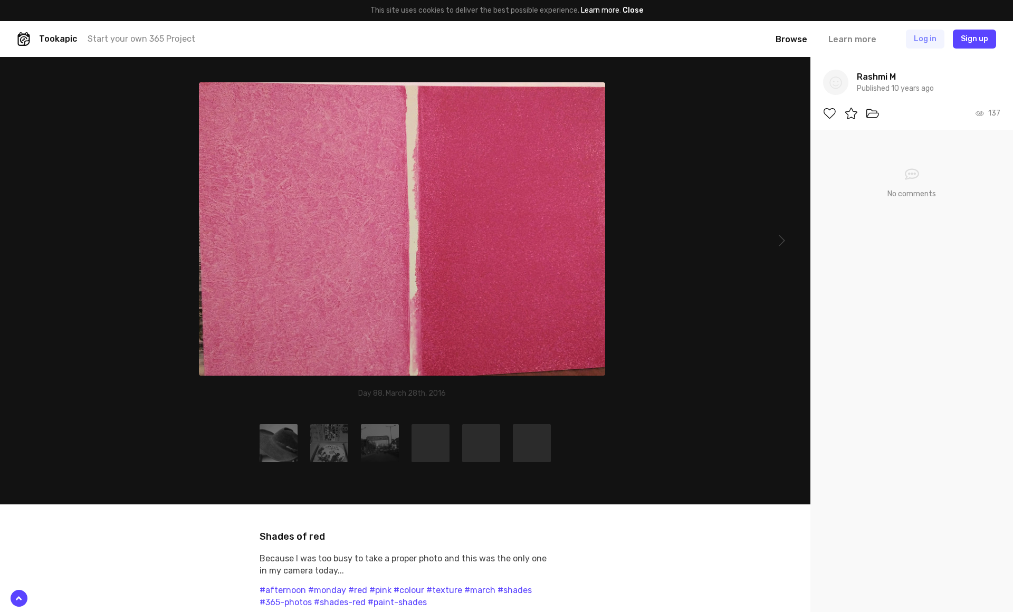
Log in (925, 38)
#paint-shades (397, 602)
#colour (409, 590)
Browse (791, 39)
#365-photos (286, 602)
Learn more (600, 10)
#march (479, 590)
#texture (444, 590)
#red (357, 590)
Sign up (974, 38)
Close (633, 10)
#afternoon (283, 590)
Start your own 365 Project (141, 39)
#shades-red (340, 602)
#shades (515, 590)
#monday (327, 590)
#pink (380, 590)
